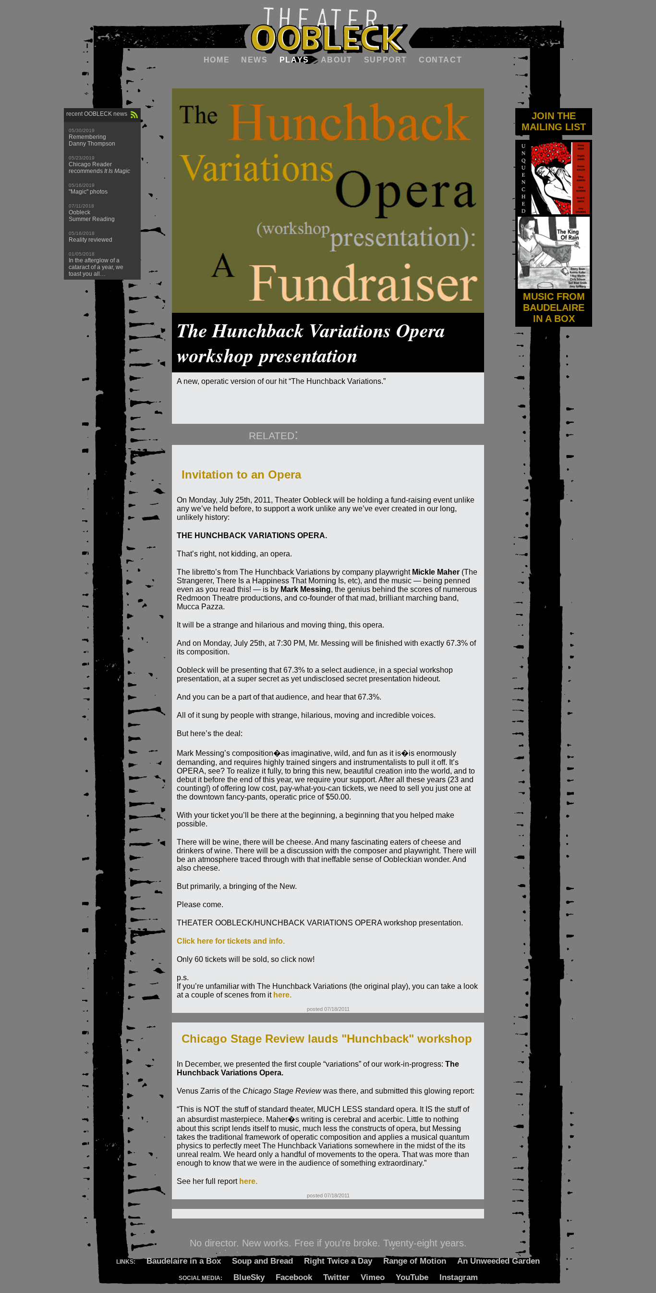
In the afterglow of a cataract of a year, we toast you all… (96, 267)
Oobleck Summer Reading (92, 215)
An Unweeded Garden (498, 1261)
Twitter (336, 1277)
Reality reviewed (90, 239)
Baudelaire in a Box (183, 1261)
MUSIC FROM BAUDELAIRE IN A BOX (554, 307)
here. (282, 995)
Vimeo (373, 1277)
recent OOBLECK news (96, 114)
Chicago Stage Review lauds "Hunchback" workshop (327, 1038)
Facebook (294, 1277)
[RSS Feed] (134, 115)
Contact (440, 60)
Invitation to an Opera (241, 474)
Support (385, 60)
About (336, 60)
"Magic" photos (88, 191)
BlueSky (249, 1277)
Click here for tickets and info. (231, 941)
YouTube (412, 1277)
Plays (294, 60)
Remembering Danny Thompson (92, 140)
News (254, 60)
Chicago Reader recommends (99, 167)
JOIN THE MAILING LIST (554, 121)
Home (217, 60)
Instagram (458, 1277)
